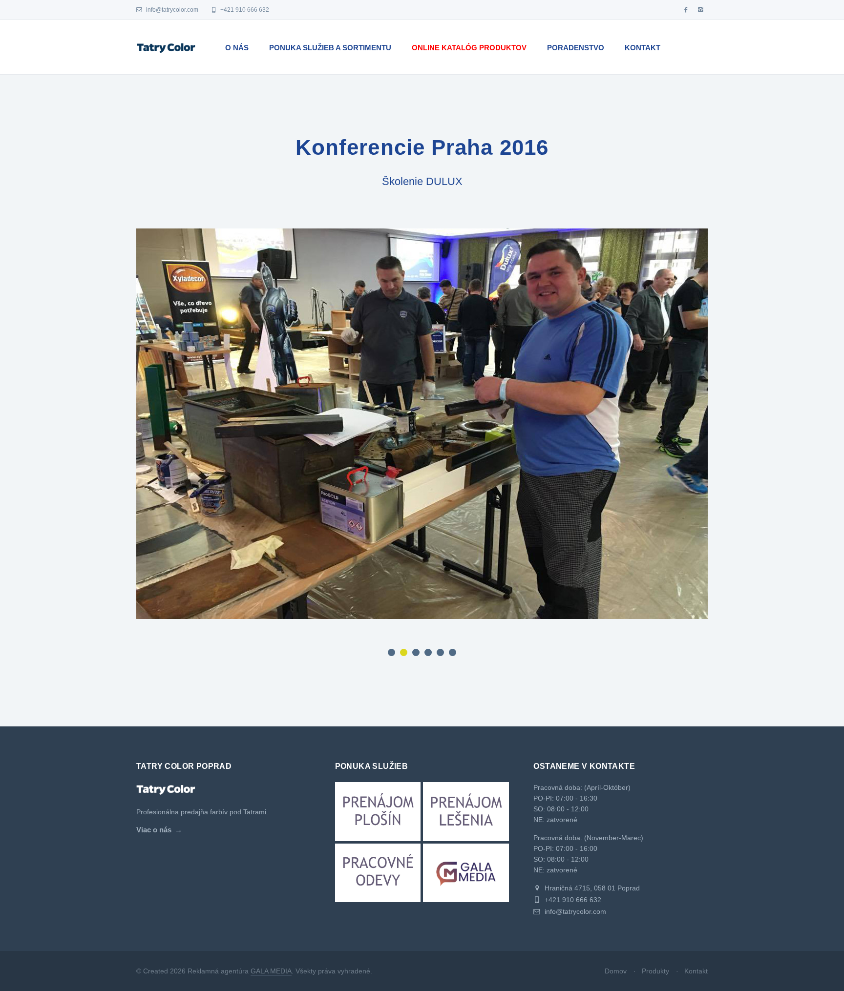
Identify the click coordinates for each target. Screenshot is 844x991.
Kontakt (642, 47)
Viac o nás (153, 830)
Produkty (655, 971)
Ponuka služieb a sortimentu (330, 47)
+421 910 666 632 (244, 9)
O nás (237, 47)
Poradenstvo (575, 47)
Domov (616, 971)
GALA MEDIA (271, 971)
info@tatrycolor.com (171, 9)
